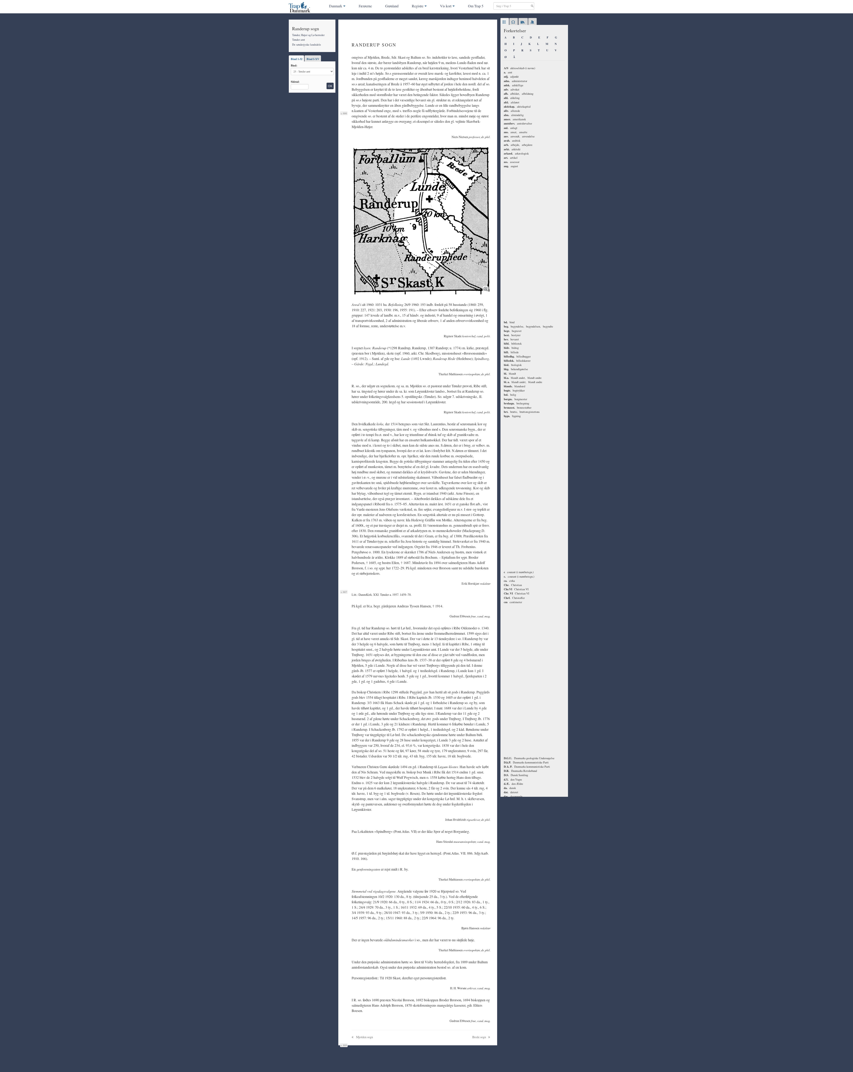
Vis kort (445, 6)
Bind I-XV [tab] (313, 59)
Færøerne (365, 6)
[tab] (504, 22)
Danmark (335, 6)
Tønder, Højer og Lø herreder (308, 35)
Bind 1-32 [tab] (296, 59)
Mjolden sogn (364, 1037)
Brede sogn (479, 1037)
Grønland (392, 6)
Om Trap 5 (475, 6)
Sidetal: (295, 82)
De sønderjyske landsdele (306, 44)
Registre (417, 6)
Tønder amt (298, 40)
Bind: (294, 65)
